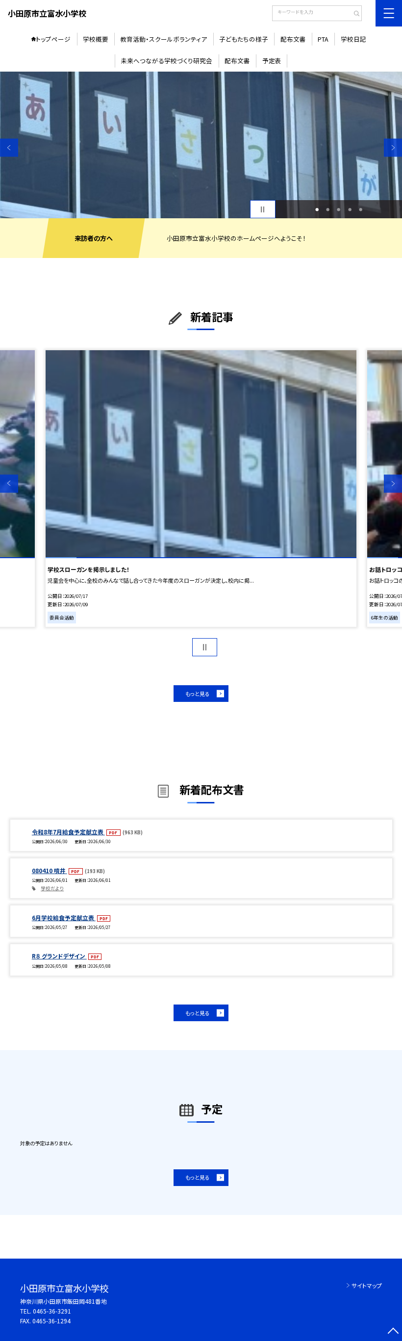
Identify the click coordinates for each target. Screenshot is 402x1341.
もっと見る (197, 693)
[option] (201, 145)
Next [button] (393, 147)
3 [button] (338, 209)
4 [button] (350, 209)
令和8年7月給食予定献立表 (68, 831)
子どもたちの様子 (243, 39)
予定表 (271, 60)
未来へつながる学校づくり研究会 (166, 60)
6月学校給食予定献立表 (64, 917)
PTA (323, 39)
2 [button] (327, 209)
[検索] (353, 14)
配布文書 (293, 39)
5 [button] (360, 209)
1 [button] (317, 209)
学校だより (52, 888)
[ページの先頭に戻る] (393, 1332)
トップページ (53, 39)
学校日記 (353, 39)
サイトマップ (367, 1285)
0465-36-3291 (52, 1311)
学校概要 (95, 39)
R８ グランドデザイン (59, 956)
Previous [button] (9, 147)
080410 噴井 (49, 870)
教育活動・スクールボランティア (163, 39)
